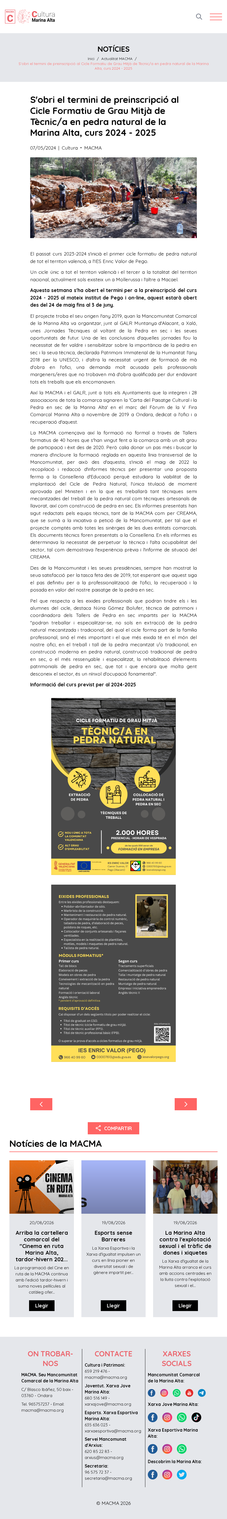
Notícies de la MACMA (55, 1143)
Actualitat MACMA (117, 58)
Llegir (41, 1305)
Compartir (113, 1128)
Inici (91, 58)
